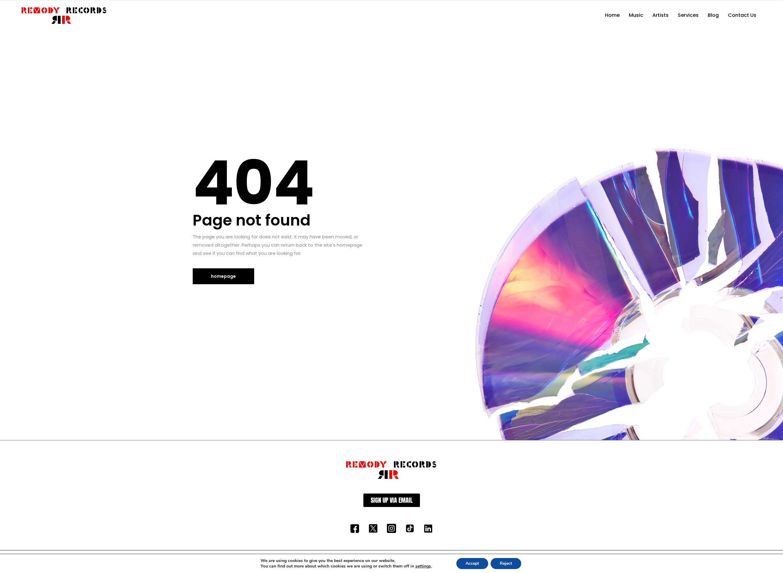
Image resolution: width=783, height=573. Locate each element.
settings (423, 566)
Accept (472, 563)
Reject (506, 563)
